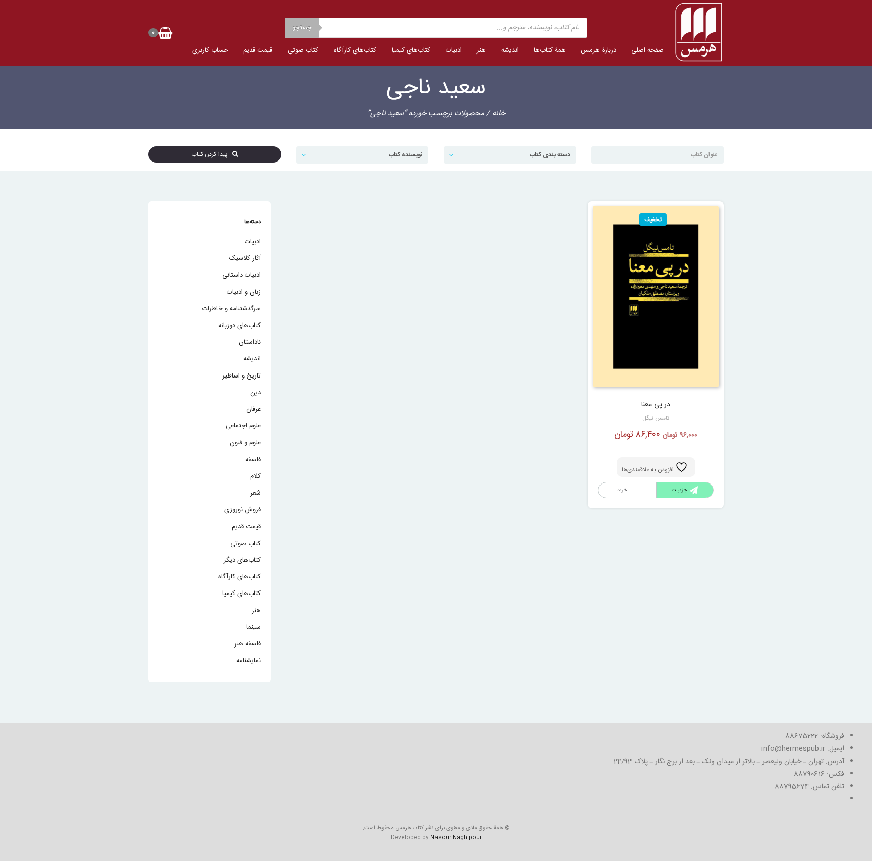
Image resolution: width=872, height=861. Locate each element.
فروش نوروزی (242, 509)
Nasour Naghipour (456, 837)
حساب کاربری (210, 50)
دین (255, 392)
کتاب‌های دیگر (242, 560)
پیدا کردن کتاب (211, 154)
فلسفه (253, 459)
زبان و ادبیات (244, 292)
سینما (253, 627)
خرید (622, 490)
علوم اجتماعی (243, 426)
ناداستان (250, 342)
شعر (255, 493)
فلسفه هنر (247, 644)
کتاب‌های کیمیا (411, 50)
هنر (481, 50)
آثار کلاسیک (245, 258)
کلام (255, 476)
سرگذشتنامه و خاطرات (231, 308)
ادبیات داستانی (241, 275)
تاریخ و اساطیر (241, 376)
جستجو (302, 27)
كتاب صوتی (303, 50)
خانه (498, 113)
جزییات (679, 490)
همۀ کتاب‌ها (550, 50)
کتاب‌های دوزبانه (239, 325)
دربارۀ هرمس (598, 50)
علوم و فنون (245, 442)
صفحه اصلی (647, 50)
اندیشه (510, 50)
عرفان (253, 409)
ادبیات (454, 50)
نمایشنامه (248, 660)
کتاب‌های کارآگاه (355, 50)
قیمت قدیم (257, 50)
